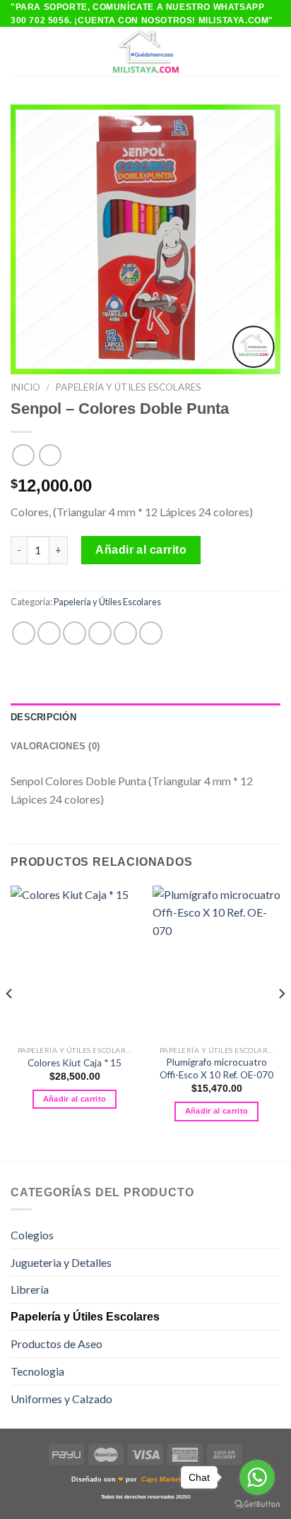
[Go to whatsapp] (257, 1477)
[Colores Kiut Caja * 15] (74, 962)
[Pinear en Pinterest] (125, 633)
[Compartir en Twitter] (74, 633)
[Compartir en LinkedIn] (150, 633)
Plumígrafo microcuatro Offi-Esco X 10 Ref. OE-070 (216, 1068)
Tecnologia (37, 1371)
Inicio (25, 387)
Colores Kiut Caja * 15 (74, 1062)
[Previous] (10, 1022)
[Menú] (19, 52)
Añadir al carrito (140, 550)
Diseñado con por (145, 1479)
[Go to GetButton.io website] (257, 1504)
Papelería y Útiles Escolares (128, 387)
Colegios (32, 1234)
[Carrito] (273, 51)
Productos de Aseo (56, 1343)
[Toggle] (274, 1235)
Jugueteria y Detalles (61, 1262)
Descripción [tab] (43, 717)
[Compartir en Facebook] (49, 633)
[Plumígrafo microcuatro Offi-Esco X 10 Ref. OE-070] (216, 962)
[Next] (281, 1022)
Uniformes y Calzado (61, 1398)
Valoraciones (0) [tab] (55, 746)
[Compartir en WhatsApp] (23, 633)
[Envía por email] (100, 633)
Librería (30, 1289)
